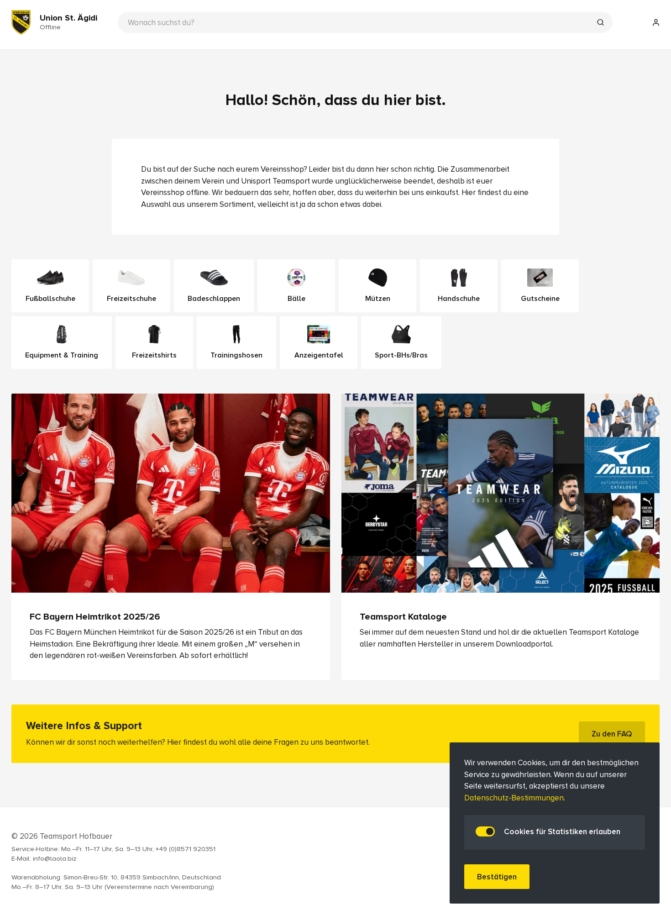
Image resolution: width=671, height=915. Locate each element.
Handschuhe (459, 298)
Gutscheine (540, 298)
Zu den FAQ (612, 733)
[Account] (656, 22)
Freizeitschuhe (131, 298)
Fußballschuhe (50, 298)
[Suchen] (600, 23)
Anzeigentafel (318, 355)
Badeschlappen (214, 298)
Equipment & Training (61, 355)
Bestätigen (497, 877)
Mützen (377, 298)
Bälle (296, 298)
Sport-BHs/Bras (401, 355)
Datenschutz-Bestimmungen (514, 798)
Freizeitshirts (154, 355)
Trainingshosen (236, 355)
